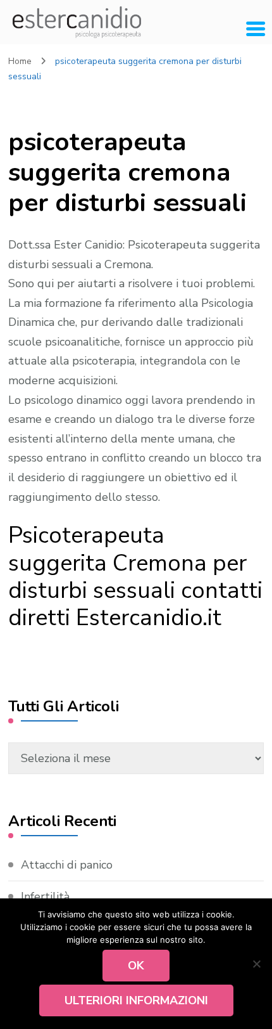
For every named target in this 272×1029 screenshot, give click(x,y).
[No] (256, 963)
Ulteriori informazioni (136, 1000)
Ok (136, 965)
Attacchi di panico (67, 864)
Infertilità (45, 896)
